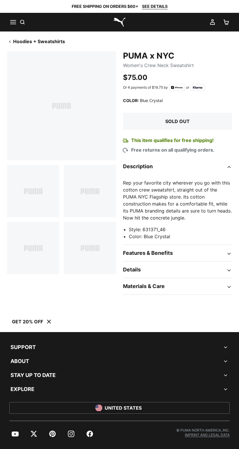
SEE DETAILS (155, 6)
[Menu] (13, 22)
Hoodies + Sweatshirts (39, 41)
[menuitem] (15, 434)
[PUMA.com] (119, 22)
